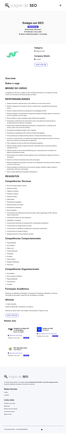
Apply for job (41, 65)
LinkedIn (38, 59)
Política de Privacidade (10, 408)
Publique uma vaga (9, 403)
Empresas (7, 406)
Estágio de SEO (40, 51)
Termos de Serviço (9, 411)
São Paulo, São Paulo (33, 29)
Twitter (6, 392)
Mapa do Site (8, 414)
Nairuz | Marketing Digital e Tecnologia (34, 34)
